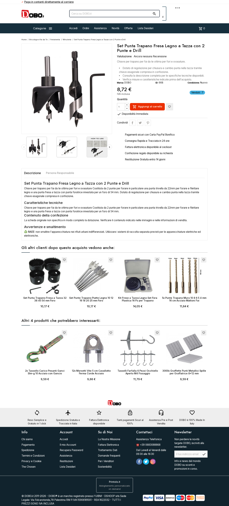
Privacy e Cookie (31, 461)
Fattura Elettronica (108, 444)
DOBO (127, 82)
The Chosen (28, 466)
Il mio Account (68, 444)
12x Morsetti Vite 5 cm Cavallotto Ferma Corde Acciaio (91, 372)
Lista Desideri (145, 28)
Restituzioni (66, 461)
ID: (157, 82)
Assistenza (100, 28)
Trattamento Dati (107, 450)
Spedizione (27, 450)
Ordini (85, 28)
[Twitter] (146, 462)
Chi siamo (27, 439)
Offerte (128, 28)
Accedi (73, 28)
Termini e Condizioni (33, 455)
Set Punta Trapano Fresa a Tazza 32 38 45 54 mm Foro (45, 299)
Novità (115, 28)
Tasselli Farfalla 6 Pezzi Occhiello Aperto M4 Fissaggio (138, 372)
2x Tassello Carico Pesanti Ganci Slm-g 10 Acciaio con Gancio (45, 372)
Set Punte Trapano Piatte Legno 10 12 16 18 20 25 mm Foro (91, 299)
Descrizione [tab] (32, 173)
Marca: (120, 82)
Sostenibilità (105, 466)
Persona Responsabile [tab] (60, 173)
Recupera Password (71, 450)
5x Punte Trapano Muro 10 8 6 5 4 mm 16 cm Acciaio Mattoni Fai (184, 299)
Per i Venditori (106, 461)
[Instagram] (153, 462)
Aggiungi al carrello (147, 107)
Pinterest (148, 123)
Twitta (140, 123)
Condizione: (193, 82)
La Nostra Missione (109, 439)
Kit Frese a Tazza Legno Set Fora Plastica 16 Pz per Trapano (137, 299)
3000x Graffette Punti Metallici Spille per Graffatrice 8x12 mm (184, 372)
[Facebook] (139, 462)
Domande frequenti (109, 455)
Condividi (132, 123)
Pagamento (28, 444)
